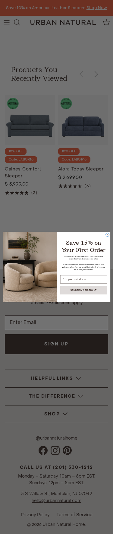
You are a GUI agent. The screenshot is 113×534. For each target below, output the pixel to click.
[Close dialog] (107, 235)
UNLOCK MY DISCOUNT (83, 290)
